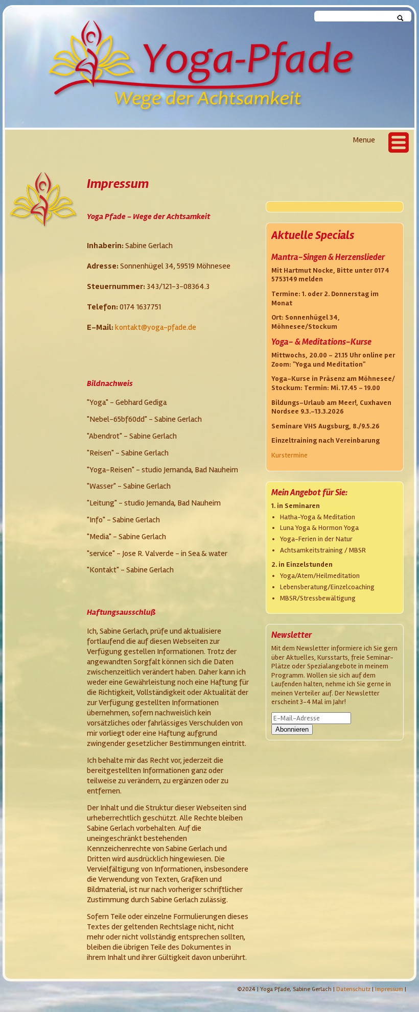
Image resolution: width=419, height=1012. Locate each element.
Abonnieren (292, 729)
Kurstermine (289, 455)
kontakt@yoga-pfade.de (155, 327)
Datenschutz (353, 989)
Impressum (389, 989)
